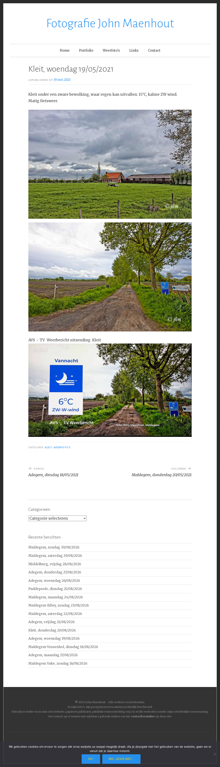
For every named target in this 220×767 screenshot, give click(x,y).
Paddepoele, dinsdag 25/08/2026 (55, 589)
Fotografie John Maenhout (110, 23)
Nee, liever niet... (121, 759)
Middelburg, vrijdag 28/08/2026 (54, 564)
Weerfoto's (62, 447)
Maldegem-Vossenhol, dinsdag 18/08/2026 (63, 647)
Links (134, 50)
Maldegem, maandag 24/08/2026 (55, 597)
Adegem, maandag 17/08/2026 (53, 655)
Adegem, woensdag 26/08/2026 (54, 581)
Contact (154, 50)
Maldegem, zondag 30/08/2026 (53, 547)
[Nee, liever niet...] (214, 754)
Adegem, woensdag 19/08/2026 (53, 638)
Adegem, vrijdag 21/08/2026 (51, 622)
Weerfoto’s (111, 50)
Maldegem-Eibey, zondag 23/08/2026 (58, 605)
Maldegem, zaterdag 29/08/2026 (55, 556)
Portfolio (86, 50)
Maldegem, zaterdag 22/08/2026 (55, 614)
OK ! (91, 759)
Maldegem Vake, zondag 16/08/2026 (57, 663)
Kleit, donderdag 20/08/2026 (52, 630)
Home (65, 50)
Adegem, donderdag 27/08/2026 (54, 572)
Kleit (48, 447)
